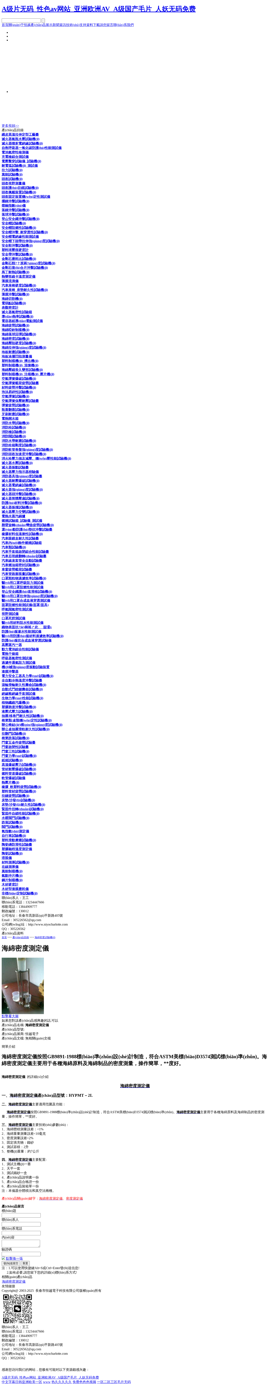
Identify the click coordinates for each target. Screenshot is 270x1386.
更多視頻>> (10, 125)
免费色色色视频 (84, 1382)
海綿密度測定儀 (14, 1281)
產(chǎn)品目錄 (20, 937)
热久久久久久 (61, 1382)
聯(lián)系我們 (123, 25)
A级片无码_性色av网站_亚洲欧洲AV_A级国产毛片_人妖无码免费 (99, 9)
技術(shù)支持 (76, 25)
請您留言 (106, 25)
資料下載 (93, 25)
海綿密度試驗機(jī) (45, 937)
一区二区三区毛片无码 (114, 1382)
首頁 (5, 25)
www (47, 1382)
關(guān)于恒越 (19, 25)
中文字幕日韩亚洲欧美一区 (22, 1382)
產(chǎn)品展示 (42, 25)
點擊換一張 (14, 1258)
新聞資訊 (59, 25)
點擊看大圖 (10, 1016)
